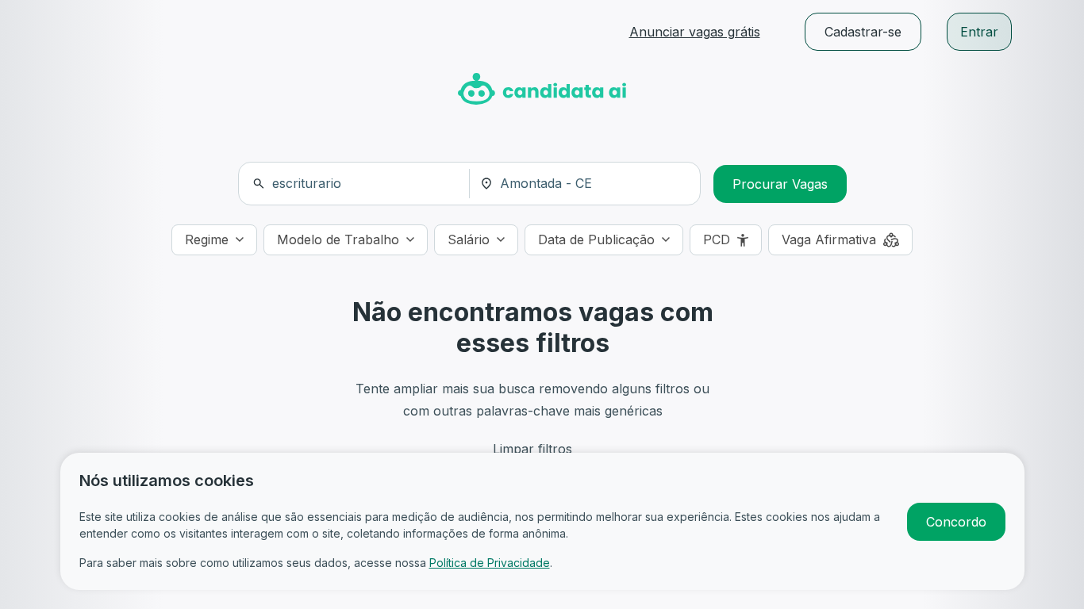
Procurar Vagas (780, 184)
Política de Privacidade (489, 562)
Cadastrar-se (863, 32)
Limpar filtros (532, 449)
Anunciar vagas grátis (694, 32)
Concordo (956, 522)
